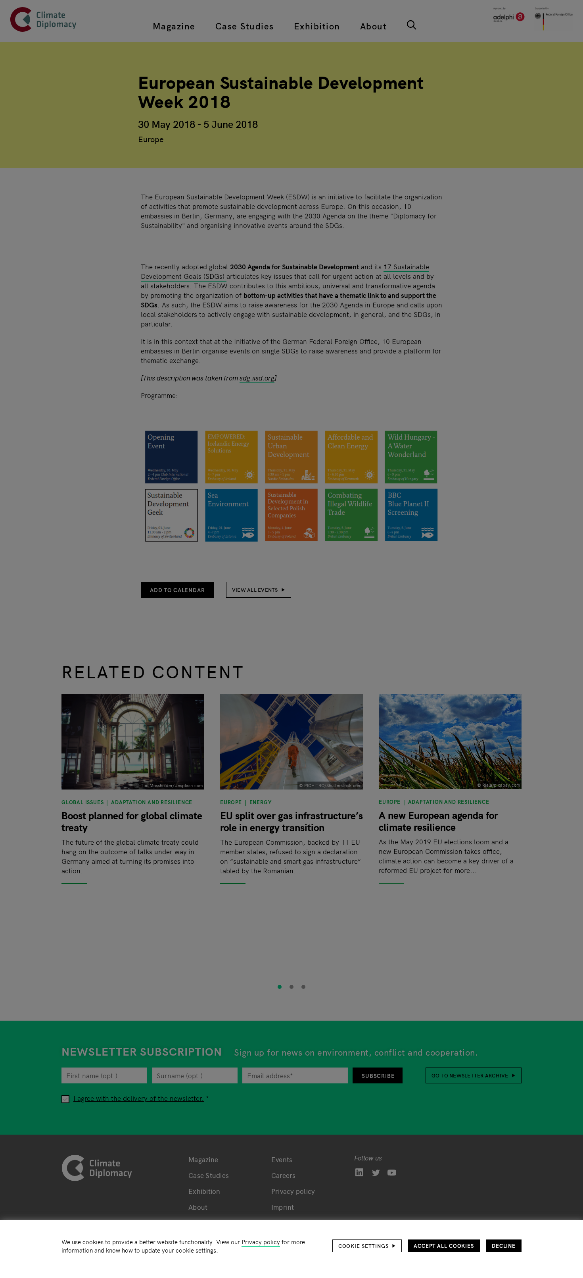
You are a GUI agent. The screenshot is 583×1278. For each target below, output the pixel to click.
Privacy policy (261, 1241)
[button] (367, 1245)
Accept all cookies (444, 1245)
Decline (504, 1245)
